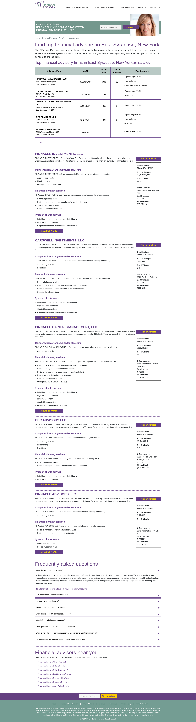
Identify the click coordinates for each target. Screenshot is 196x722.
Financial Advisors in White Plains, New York (54, 686)
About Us (142, 7)
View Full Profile (49, 231)
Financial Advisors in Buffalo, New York (52, 666)
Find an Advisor (148, 158)
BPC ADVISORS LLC (46, 117)
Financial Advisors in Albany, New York (52, 662)
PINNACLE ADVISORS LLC (49, 129)
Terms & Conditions (142, 704)
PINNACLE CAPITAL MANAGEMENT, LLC (53, 103)
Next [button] (39, 142)
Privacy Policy (126, 704)
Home (54, 704)
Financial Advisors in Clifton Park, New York (54, 670)
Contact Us (155, 7)
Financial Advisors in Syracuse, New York (53, 682)
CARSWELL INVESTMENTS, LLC (52, 91)
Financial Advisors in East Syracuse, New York (55, 674)
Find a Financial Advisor (104, 7)
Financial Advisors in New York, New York (53, 678)
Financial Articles (126, 7)
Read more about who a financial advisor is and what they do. (62, 589)
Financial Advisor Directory (77, 7)
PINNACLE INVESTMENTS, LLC (51, 79)
